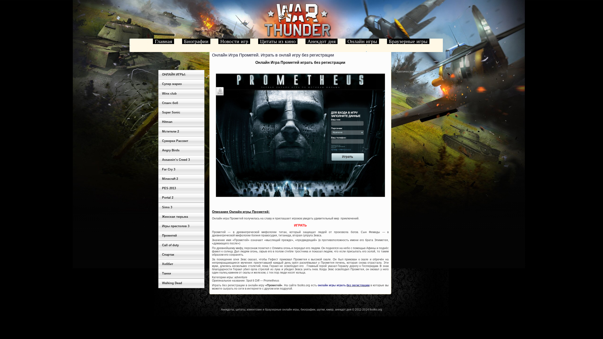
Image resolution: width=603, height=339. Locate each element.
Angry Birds (170, 150)
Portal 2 (167, 197)
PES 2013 (169, 188)
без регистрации (358, 285)
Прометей (169, 235)
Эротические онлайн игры (414, 71)
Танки (166, 273)
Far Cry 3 (168, 169)
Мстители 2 (170, 131)
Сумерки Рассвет (175, 141)
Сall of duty (170, 245)
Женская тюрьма (175, 216)
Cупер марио (172, 84)
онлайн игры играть (332, 285)
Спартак (168, 254)
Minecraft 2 (170, 179)
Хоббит (167, 264)
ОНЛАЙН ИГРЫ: (174, 74)
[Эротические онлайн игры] (419, 119)
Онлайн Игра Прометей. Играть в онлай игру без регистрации (273, 55)
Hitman (167, 122)
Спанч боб (170, 103)
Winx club (169, 93)
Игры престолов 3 (175, 226)
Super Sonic (171, 112)
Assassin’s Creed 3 (176, 159)
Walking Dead (172, 283)
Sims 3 (167, 207)
